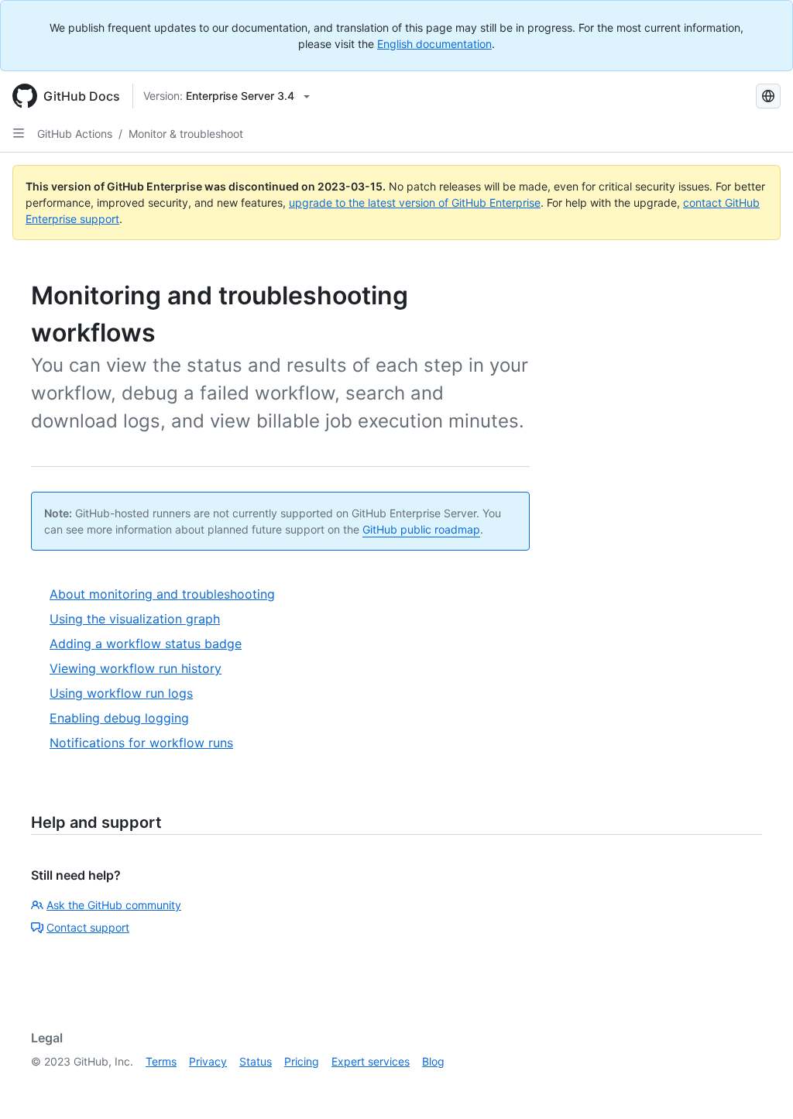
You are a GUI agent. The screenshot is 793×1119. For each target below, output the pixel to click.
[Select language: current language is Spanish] (768, 96)
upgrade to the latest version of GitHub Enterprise (415, 202)
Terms (161, 1061)
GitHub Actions (74, 133)
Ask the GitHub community (113, 904)
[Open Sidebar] (18, 133)
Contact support (87, 927)
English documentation (434, 43)
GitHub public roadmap (421, 529)
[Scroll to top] (758, 1084)
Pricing (301, 1061)
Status (255, 1061)
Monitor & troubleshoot (186, 133)
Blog (433, 1061)
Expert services (370, 1061)
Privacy (208, 1061)
